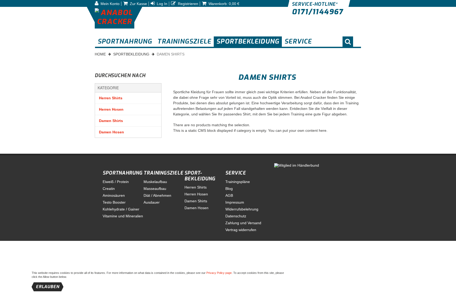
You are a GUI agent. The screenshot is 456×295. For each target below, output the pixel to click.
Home (100, 54)
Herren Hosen (111, 109)
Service (235, 173)
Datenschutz (235, 216)
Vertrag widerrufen (240, 230)
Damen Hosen (111, 132)
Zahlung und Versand (243, 223)
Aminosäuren (114, 195)
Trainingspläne (237, 182)
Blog (229, 188)
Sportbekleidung (131, 54)
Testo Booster (114, 202)
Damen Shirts (111, 121)
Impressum (234, 202)
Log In (161, 4)
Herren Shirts (110, 98)
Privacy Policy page (219, 272)
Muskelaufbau (155, 182)
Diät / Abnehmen (157, 195)
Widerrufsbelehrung (241, 209)
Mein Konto (109, 4)
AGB (229, 195)
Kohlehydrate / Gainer (121, 209)
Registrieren (187, 4)
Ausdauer (152, 202)
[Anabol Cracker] (114, 18)
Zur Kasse (138, 4)
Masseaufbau (155, 188)
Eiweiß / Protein (116, 182)
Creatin (109, 188)
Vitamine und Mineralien (123, 216)
